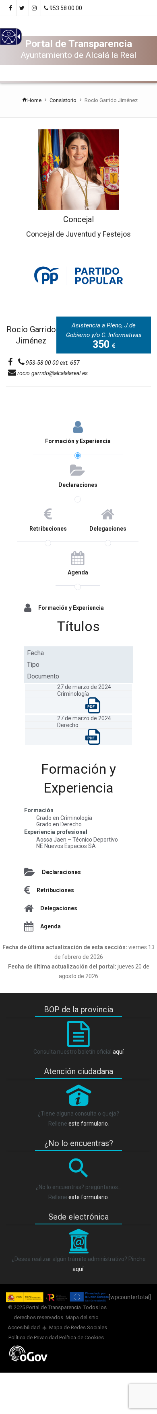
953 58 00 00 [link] (65, 8)
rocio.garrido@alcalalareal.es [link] (52, 373)
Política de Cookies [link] (82, 1337)
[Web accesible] (8, 42)
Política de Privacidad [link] (33, 1337)
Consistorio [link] (63, 100)
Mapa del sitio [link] (82, 1317)
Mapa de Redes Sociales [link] (77, 1327)
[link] (35, 8)
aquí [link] (118, 1051)
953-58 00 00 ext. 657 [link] (52, 363)
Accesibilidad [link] (24, 1327)
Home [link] (34, 100)
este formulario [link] (88, 1123)
